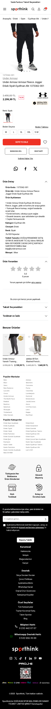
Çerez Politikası (25, 579)
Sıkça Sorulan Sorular (25, 575)
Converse (29, 385)
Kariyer (25, 563)
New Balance (8, 388)
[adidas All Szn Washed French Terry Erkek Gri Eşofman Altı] (37, 361)
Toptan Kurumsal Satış (25, 611)
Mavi (5, 383)
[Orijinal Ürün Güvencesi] (40, 103)
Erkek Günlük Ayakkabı (12, 436)
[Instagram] (11, 658)
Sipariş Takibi (25, 540)
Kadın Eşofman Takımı (34, 445)
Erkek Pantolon (9, 434)
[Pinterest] (35, 658)
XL (21, 132)
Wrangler (7, 410)
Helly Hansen (8, 415)
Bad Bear (29, 415)
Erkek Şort (7, 439)
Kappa (28, 412)
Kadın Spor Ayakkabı (33, 442)
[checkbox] (4, 525)
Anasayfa (7, 19)
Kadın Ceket (8, 445)
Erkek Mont (30, 423)
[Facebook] (25, 658)
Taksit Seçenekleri (12, 307)
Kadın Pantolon (9, 447)
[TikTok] (20, 658)
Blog (25, 619)
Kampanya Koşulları (25, 595)
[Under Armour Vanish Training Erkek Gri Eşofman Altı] (14, 361)
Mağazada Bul (16, 151)
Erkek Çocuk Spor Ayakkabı (36, 439)
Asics (28, 404)
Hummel (29, 396)
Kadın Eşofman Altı (33, 447)
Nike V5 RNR (8, 453)
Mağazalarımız (25, 559)
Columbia (29, 391)
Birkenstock (30, 399)
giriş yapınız (36, 282)
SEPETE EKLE (21, 142)
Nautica (6, 404)
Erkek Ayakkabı (9, 426)
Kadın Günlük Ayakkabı (12, 450)
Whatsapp (38, 151)
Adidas (28, 380)
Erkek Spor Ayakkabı (11, 423)
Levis (28, 410)
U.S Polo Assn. (31, 407)
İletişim (26, 555)
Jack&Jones (30, 401)
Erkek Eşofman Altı (33, 434)
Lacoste (6, 391)
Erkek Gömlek (31, 428)
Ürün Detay (8, 181)
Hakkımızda (25, 551)
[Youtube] (40, 658)
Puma (28, 388)
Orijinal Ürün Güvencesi (25, 591)
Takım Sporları (25, 615)
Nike (5, 380)
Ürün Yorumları (10, 261)
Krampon (7, 442)
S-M (36, 132)
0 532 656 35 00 (27, 638)
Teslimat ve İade (11, 316)
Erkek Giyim (30, 436)
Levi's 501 (29, 450)
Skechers (29, 383)
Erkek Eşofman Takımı (34, 431)
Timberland (8, 412)
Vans (5, 385)
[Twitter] (15, 658)
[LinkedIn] (30, 658)
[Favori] (45, 142)
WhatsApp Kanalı (25, 587)
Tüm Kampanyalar (25, 607)
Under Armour (10, 78)
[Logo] (19, 9)
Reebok (6, 401)
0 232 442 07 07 (27, 628)
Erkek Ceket (8, 431)
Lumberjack (30, 393)
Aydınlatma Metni (25, 583)
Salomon (7, 407)
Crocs (6, 393)
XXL (28, 132)
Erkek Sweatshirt (32, 426)
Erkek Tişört (8, 428)
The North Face (9, 399)
